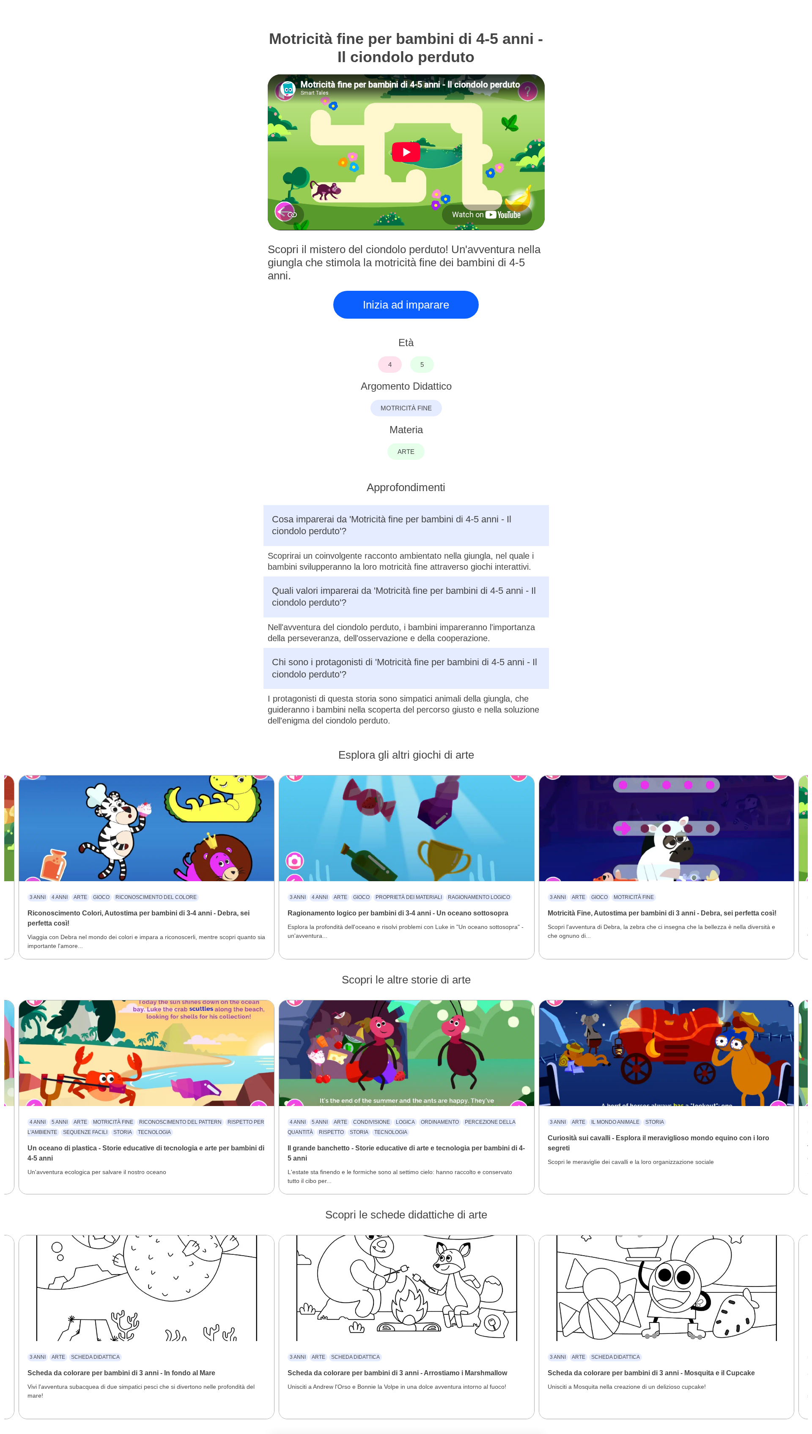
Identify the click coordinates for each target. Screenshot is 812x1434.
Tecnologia (154, 1132)
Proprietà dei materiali (409, 897)
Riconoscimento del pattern (180, 1122)
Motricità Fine (634, 897)
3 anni (38, 897)
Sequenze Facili (85, 1132)
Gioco (101, 897)
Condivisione (371, 1122)
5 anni (60, 1122)
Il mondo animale (615, 1122)
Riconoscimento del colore (156, 897)
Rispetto (331, 1132)
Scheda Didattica (95, 1357)
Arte (80, 897)
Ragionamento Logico (479, 897)
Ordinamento (440, 1122)
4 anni (60, 897)
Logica (405, 1122)
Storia (122, 1132)
